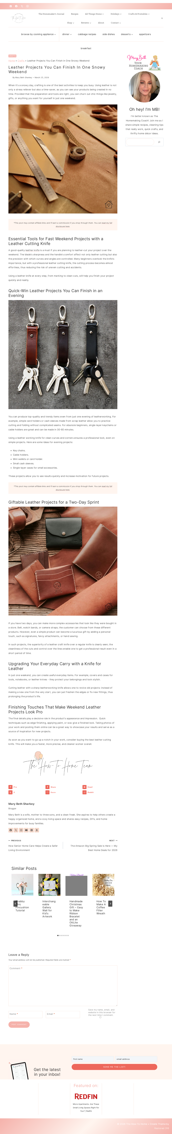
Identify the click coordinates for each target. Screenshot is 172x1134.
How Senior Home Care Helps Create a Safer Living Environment (33, 845)
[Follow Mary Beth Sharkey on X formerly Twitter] (16, 830)
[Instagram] (27, 6)
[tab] (58, 935)
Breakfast (86, 48)
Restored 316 (161, 1128)
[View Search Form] (162, 18)
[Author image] (10, 77)
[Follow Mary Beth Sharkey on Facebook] (10, 830)
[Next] (110, 904)
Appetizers (145, 34)
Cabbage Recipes (87, 34)
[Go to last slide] (15, 904)
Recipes (74, 13)
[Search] (159, 142)
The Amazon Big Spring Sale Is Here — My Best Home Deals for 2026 (94, 845)
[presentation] (22, 885)
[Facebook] (16, 6)
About (101, 22)
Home (11, 60)
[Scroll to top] (163, 1121)
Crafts (12, 56)
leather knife (32, 250)
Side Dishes (108, 34)
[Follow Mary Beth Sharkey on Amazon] (37, 830)
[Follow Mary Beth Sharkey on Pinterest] (31, 830)
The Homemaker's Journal (51, 13)
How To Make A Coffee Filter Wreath (101, 907)
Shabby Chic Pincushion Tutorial (22, 906)
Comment (16, 968)
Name (14, 1014)
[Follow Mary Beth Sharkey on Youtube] (26, 830)
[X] (22, 6)
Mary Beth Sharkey (23, 77)
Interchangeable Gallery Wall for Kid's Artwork (49, 909)
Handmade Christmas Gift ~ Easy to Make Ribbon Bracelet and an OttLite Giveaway (76, 913)
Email (51, 1014)
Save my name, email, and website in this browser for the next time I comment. (101, 1012)
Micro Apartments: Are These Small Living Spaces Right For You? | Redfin (86, 1107)
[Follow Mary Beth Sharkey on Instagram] (21, 830)
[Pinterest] (10, 6)
